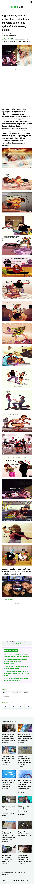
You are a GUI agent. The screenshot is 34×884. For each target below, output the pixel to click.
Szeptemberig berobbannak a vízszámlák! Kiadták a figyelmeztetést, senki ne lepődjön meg (9, 835)
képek (26, 692)
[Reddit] (28, 706)
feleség (18, 692)
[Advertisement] (17, 88)
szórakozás (6, 696)
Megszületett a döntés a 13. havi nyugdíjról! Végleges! (24, 833)
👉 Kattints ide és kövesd (17, 643)
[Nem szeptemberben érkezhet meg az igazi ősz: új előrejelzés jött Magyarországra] (25, 728)
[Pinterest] (20, 706)
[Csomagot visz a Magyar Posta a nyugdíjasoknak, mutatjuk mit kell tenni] (25, 849)
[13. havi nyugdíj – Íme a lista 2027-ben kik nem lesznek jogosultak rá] (9, 774)
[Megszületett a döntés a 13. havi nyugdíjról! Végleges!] (25, 825)
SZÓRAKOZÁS (12, 35)
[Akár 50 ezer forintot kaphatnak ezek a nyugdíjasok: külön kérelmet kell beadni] (9, 728)
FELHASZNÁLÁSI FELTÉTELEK (9, 872)
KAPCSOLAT (5, 874)
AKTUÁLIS (6, 35)
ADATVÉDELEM (21, 872)
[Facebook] (6, 706)
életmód (11, 692)
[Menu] (31, 2)
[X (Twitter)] (13, 706)
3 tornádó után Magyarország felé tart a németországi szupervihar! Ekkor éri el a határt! (16, 673)
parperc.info (9, 599)
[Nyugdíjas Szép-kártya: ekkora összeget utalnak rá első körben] (9, 849)
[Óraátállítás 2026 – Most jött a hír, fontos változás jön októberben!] (9, 750)
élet (4, 692)
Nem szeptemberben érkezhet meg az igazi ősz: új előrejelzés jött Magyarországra (15, 661)
